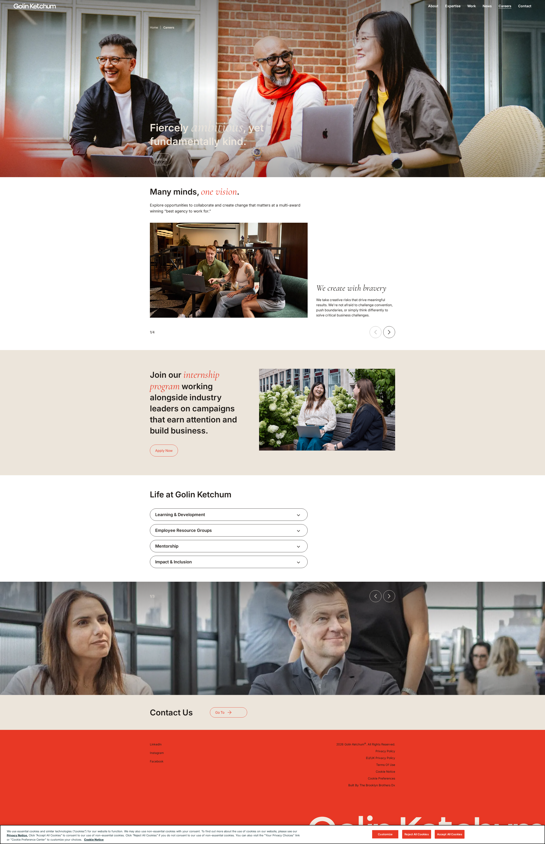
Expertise (452, 6)
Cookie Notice (385, 771)
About (433, 6)
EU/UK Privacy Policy (380, 758)
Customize (385, 834)
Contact (524, 6)
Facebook (157, 761)
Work (471, 6)
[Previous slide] (376, 332)
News (487, 6)
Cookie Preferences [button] (381, 778)
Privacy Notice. (17, 835)
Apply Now (164, 450)
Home (154, 27)
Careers (505, 6)
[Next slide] (389, 332)
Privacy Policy (385, 751)
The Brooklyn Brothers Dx (377, 785)
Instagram (157, 753)
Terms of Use (385, 764)
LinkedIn (156, 744)
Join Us (161, 159)
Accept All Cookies (449, 834)
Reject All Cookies (416, 834)
